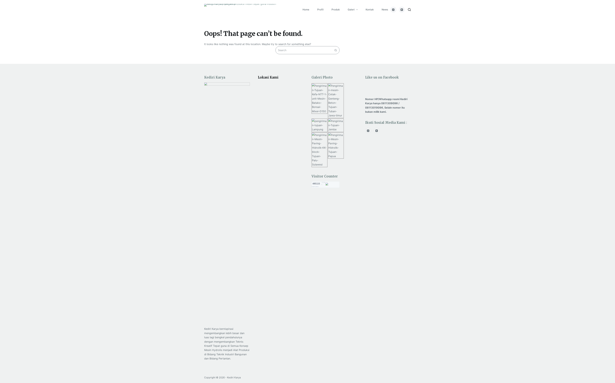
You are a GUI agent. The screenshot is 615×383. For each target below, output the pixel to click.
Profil (320, 9)
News (385, 9)
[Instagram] (393, 10)
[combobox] (304, 50)
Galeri (351, 9)
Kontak (370, 9)
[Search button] (335, 50)
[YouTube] (402, 10)
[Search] (409, 9)
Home (306, 9)
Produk (336, 9)
